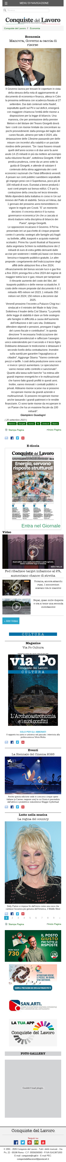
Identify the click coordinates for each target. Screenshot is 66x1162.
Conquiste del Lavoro (15, 28)
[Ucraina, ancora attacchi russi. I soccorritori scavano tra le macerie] (16, 588)
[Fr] (36, 1142)
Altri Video (11, 621)
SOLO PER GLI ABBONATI (33, 732)
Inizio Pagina (54, 429)
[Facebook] (12, 437)
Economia (35, 28)
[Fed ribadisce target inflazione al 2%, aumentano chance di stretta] (33, 551)
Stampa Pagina (16, 430)
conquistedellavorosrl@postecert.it (33, 1159)
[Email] (6, 437)
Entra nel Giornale (41, 525)
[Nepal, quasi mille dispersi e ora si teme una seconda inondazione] (16, 606)
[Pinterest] (22, 437)
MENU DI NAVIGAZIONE (34, 3)
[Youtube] (43, 1142)
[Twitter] (17, 437)
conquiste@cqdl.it (30, 1155)
